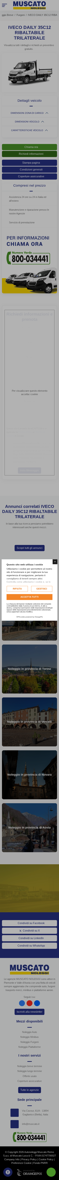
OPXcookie (20, 617)
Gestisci (41, 588)
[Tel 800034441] (51, 1172)
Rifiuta (17, 588)
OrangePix (39, 617)
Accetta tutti (29, 597)
